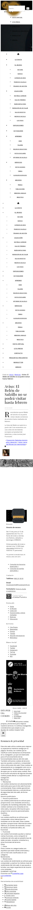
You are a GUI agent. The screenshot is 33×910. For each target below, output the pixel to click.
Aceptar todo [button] (19, 730)
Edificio (20, 74)
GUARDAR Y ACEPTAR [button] (8, 871)
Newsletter (16, 35)
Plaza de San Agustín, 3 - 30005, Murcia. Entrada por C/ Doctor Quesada (16, 468)
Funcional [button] (4, 830)
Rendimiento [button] (5, 857)
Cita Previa (16, 22)
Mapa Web (17, 718)
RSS (11, 656)
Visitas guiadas (20, 167)
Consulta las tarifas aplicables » (17, 570)
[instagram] (10, 721)
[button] (1, 878)
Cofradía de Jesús (20, 78)
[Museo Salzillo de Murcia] (13, 17)
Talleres (20, 145)
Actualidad (18, 131)
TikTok (12, 652)
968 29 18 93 (18, 578)
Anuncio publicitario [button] (8, 796)
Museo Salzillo (18, 461)
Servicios (18, 162)
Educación (14, 619)
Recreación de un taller (20, 108)
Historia (20, 69)
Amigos (15, 40)
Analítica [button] (4, 813)
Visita (12, 606)
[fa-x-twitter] (8, 721)
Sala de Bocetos (20, 112)
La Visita (18, 59)
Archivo (18, 180)
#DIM (20, 141)
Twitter (12, 648)
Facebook (13, 646)
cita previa (10, 548)
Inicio (11, 375)
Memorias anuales (20, 193)
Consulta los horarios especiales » (17, 565)
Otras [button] (3, 844)
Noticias (18, 375)
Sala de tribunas (20, 100)
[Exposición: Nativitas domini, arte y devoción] (6, 455)
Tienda (20, 171)
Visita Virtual (18, 344)
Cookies (16, 714)
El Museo (18, 65)
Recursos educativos (20, 149)
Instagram (13, 650)
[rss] (12, 721)
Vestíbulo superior (20, 96)
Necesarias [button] (5, 780)
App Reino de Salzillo (20, 157)
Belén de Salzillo (20, 116)
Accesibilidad (17, 716)
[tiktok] (11, 721)
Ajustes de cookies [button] (7, 730)
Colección (18, 91)
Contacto (15, 26)
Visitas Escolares (20, 153)
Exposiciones (18, 125)
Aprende (18, 136)
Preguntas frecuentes (20, 31)
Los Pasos (20, 120)
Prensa (20, 185)
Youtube (13, 654)
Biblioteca (20, 197)
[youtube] (14, 721)
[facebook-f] (6, 721)
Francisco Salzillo (20, 82)
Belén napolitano (20, 104)
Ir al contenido (6, 875)
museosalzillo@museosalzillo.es (18, 585)
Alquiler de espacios (20, 175)
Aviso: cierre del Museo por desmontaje (16, 443)
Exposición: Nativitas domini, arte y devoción (17, 441)
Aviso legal (17, 711)
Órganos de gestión (20, 86)
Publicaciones (20, 189)
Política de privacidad (20, 713)
